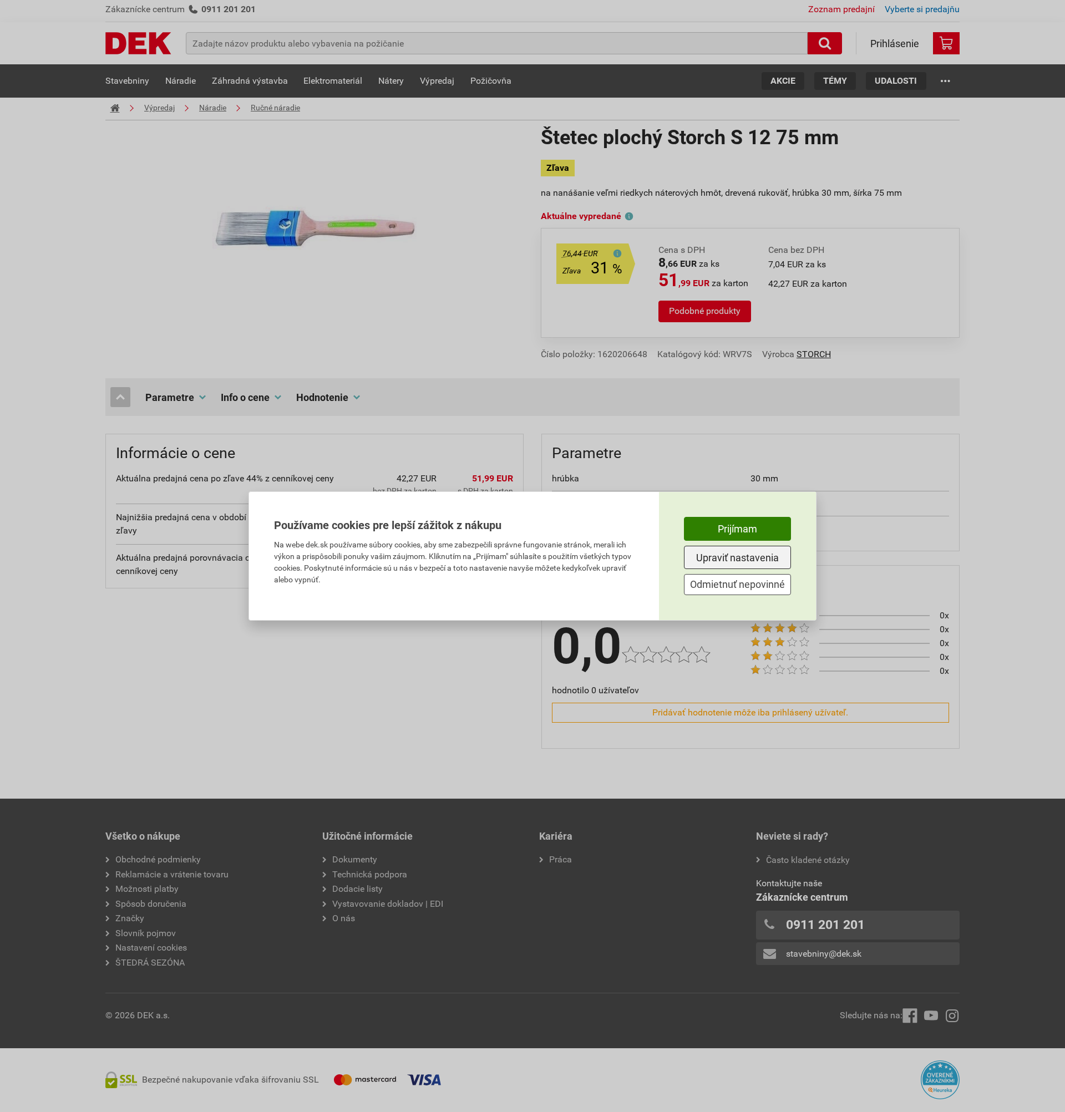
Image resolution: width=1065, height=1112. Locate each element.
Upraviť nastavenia (737, 557)
